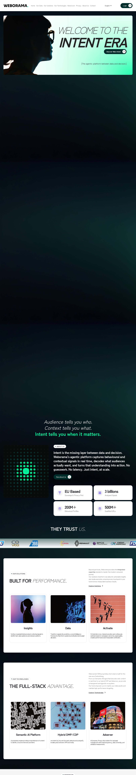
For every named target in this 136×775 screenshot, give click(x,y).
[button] (108, 5)
